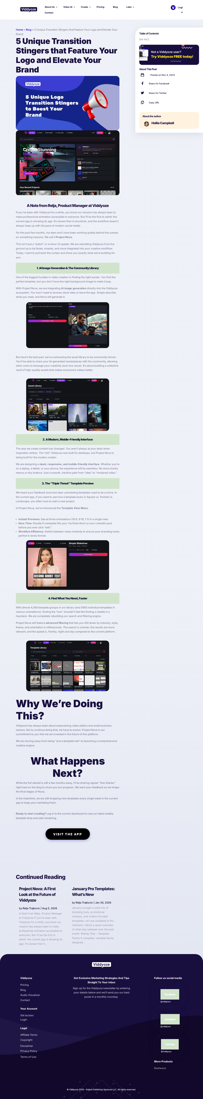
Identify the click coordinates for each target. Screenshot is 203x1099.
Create (84, 7)
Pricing (100, 7)
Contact (49, 12)
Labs (129, 7)
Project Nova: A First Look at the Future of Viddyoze (37, 894)
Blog (115, 7)
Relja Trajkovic (31, 908)
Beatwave (160, 1068)
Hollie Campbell (162, 123)
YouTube (170, 1044)
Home (19, 29)
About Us (50, 7)
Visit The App (67, 834)
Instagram (170, 1019)
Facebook (169, 994)
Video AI (67, 7)
